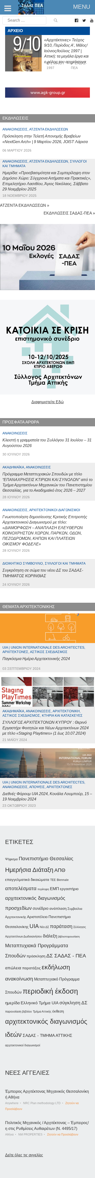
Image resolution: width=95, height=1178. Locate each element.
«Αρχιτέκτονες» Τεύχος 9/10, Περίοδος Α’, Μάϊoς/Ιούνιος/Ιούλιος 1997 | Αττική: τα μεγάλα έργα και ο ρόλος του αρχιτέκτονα (66, 51)
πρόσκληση (36, 956)
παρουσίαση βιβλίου (18, 1011)
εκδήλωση (56, 967)
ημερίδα (12, 1002)
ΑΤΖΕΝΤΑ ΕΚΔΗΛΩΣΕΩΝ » (24, 205)
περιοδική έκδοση (50, 991)
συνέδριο (40, 908)
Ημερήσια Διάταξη (29, 869)
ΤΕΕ (53, 879)
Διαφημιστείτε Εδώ (47, 402)
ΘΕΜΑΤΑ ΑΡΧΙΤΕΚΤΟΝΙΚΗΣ (28, 606)
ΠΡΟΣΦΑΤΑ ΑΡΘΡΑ (20, 422)
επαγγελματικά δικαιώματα (27, 879)
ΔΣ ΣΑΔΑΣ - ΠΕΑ (66, 955)
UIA (34, 926)
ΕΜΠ (54, 888)
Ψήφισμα (11, 859)
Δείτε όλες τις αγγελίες (24, 1155)
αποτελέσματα (21, 888)
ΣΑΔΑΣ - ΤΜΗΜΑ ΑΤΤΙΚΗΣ (47, 1035)
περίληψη (43, 889)
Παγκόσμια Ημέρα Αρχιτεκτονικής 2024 (36, 659)
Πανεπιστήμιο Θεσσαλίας (46, 858)
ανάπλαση (57, 908)
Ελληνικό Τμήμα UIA (39, 1003)
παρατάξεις (31, 968)
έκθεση (58, 1011)
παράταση (61, 926)
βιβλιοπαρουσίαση (69, 936)
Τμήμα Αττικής (42, 1011)
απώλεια (13, 968)
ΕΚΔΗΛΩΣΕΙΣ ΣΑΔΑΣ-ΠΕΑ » (69, 213)
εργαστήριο (69, 889)
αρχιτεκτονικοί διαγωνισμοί (22, 1045)
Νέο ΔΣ (44, 927)
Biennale (63, 880)
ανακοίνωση (19, 979)
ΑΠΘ (59, 870)
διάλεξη (50, 935)
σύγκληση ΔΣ (73, 1002)
